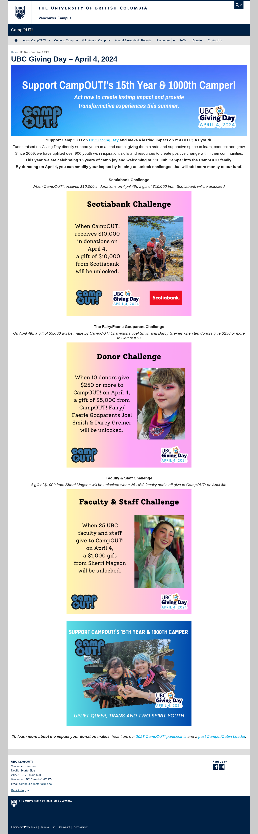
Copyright (64, 827)
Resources (163, 40)
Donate (197, 40)
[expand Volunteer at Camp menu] (109, 40)
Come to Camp (64, 40)
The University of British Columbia (19, 12)
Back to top (18, 790)
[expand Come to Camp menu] (77, 40)
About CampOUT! (34, 40)
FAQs (182, 40)
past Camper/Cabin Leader (221, 736)
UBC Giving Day (104, 140)
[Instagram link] (221, 768)
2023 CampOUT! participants (161, 736)
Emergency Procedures (24, 827)
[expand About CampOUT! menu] (49, 40)
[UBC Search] (238, 5)
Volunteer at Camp (94, 40)
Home (14, 52)
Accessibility (80, 827)
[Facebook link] (215, 768)
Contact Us (215, 40)
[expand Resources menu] (174, 40)
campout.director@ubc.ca (35, 783)
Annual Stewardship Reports (133, 40)
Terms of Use (48, 827)
